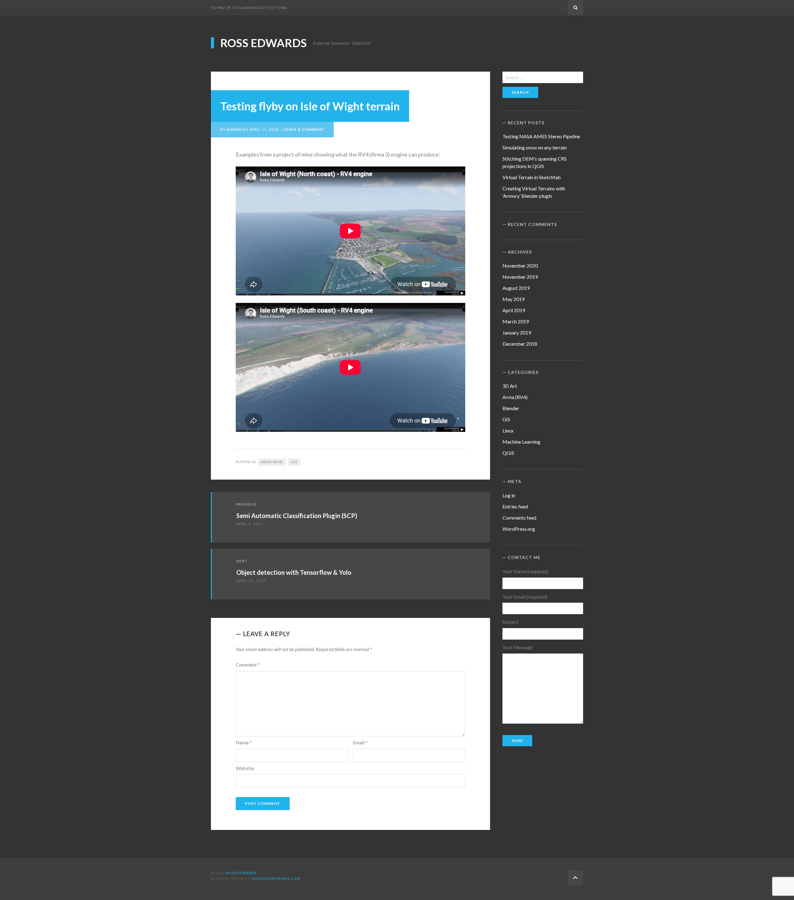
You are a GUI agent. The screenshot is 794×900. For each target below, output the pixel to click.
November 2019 (520, 277)
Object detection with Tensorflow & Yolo (293, 572)
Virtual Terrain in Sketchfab (531, 177)
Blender (510, 408)
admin (233, 129)
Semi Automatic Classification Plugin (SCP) (296, 515)
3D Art (509, 386)
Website (245, 768)
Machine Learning (521, 442)
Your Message (517, 647)
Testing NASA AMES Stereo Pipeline (541, 136)
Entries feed (515, 506)
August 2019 (516, 288)
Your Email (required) (524, 597)
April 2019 (513, 310)
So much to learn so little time (249, 7)
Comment (248, 664)
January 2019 (516, 332)
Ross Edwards (263, 42)
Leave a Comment (304, 129)
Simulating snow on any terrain (534, 147)
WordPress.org (518, 529)
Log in (508, 495)
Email (360, 742)
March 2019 (515, 321)
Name (244, 742)
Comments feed (519, 518)
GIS (294, 462)
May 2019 (513, 299)
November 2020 (520, 265)
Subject (510, 622)
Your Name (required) (525, 571)
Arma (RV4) (272, 462)
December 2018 (519, 344)
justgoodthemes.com (276, 878)
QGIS (508, 453)
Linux (508, 430)
